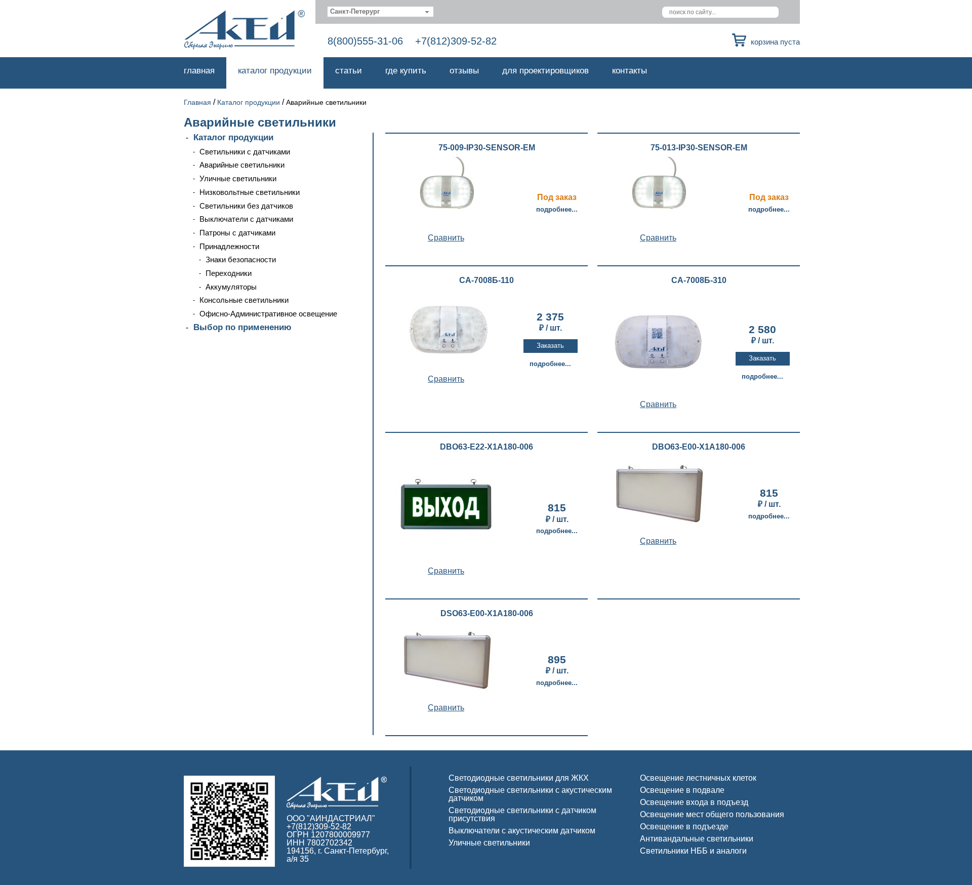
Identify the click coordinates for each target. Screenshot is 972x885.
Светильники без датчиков (246, 206)
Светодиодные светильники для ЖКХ (519, 778)
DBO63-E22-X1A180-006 (486, 447)
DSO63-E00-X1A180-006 (486, 614)
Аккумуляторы (231, 287)
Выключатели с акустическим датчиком (522, 830)
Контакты (629, 70)
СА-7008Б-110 (486, 280)
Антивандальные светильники (696, 838)
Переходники (229, 273)
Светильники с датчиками (244, 151)
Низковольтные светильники (249, 192)
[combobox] (380, 12)
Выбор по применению (242, 327)
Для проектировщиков (545, 70)
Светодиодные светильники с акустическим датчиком (530, 794)
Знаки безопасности (241, 259)
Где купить (405, 70)
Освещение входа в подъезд (694, 802)
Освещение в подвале (682, 790)
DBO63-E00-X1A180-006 (698, 447)
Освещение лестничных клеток (698, 778)
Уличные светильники (237, 178)
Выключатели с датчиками (246, 219)
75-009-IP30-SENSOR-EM (486, 148)
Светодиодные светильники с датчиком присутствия (522, 814)
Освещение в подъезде (684, 826)
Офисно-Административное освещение (268, 313)
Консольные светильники (244, 300)
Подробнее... (557, 209)
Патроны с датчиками (237, 232)
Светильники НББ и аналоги (693, 851)
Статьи (348, 70)
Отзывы (464, 70)
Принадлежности (229, 246)
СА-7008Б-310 (698, 280)
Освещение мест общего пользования (712, 814)
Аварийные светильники (242, 164)
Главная (199, 70)
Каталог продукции (275, 70)
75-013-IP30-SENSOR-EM (699, 148)
